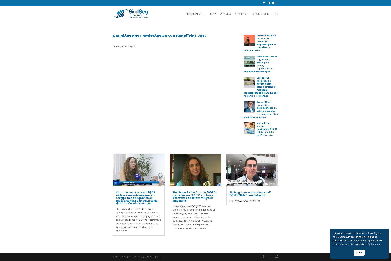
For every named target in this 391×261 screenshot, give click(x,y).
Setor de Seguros (261, 14)
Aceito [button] (359, 252)
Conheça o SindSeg (193, 14)
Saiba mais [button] (373, 244)
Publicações (240, 14)
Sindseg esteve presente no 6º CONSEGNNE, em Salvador (250, 194)
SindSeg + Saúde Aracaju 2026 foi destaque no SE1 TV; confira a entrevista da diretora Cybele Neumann (195, 196)
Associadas (225, 14)
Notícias (212, 14)
